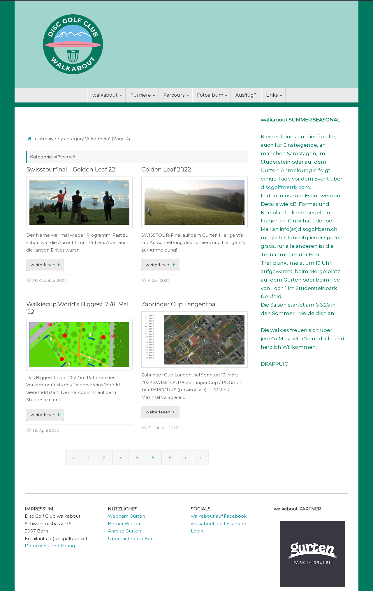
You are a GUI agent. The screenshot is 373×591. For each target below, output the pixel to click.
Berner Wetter (124, 523)
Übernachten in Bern (131, 538)
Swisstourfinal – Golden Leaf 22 (70, 169)
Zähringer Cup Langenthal (179, 304)
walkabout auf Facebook (219, 516)
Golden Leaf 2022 (166, 169)
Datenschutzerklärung (50, 545)
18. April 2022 (46, 430)
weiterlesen (43, 264)
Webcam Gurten (126, 516)
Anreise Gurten (124, 531)
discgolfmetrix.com (285, 187)
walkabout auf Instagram (218, 523)
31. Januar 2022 (163, 427)
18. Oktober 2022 (50, 280)
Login (197, 531)
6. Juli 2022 (159, 280)
